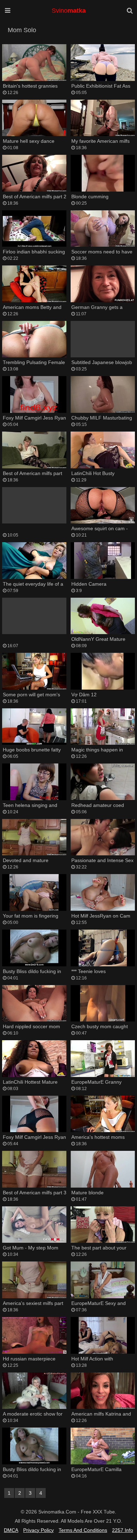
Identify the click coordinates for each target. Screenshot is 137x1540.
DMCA (11, 1530)
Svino (69, 10)
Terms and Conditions (83, 1530)
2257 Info (122, 1530)
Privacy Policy (38, 1530)
